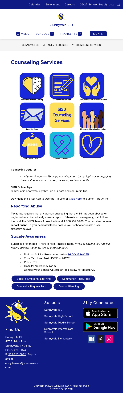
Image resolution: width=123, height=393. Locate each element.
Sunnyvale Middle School (59, 322)
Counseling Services (88, 45)
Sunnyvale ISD (31, 45)
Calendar (34, 4)
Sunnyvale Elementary (58, 338)
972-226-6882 (17, 354)
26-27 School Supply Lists (97, 4)
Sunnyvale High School (58, 316)
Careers (70, 4)
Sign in (98, 33)
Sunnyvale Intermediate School (58, 330)
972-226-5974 (17, 350)
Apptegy (68, 388)
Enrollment (52, 4)
